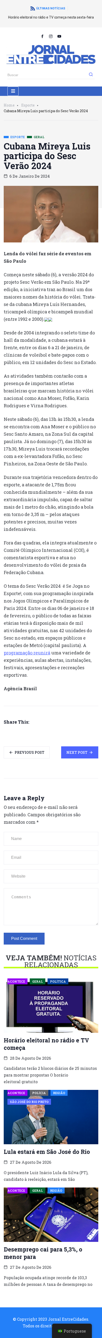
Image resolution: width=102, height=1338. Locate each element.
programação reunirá (27, 653)
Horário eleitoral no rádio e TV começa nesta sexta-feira (51, 17)
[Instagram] (51, 36)
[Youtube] (59, 36)
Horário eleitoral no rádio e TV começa (46, 1043)
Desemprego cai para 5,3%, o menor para (43, 1253)
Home (9, 105)
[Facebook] (42, 36)
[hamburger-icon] (13, 91)
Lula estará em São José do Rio (47, 1151)
